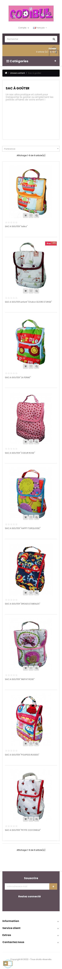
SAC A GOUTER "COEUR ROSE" (20, 452)
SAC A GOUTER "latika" (16, 226)
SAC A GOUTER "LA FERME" (18, 377)
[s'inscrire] (53, 886)
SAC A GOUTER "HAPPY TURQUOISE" (23, 528)
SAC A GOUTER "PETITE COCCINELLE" (23, 830)
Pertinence (31, 148)
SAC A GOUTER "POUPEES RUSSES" (22, 754)
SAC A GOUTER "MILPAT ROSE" (20, 679)
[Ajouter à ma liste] (31, 215)
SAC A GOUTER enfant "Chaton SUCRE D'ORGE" (28, 301)
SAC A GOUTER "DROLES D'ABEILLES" (22, 603)
